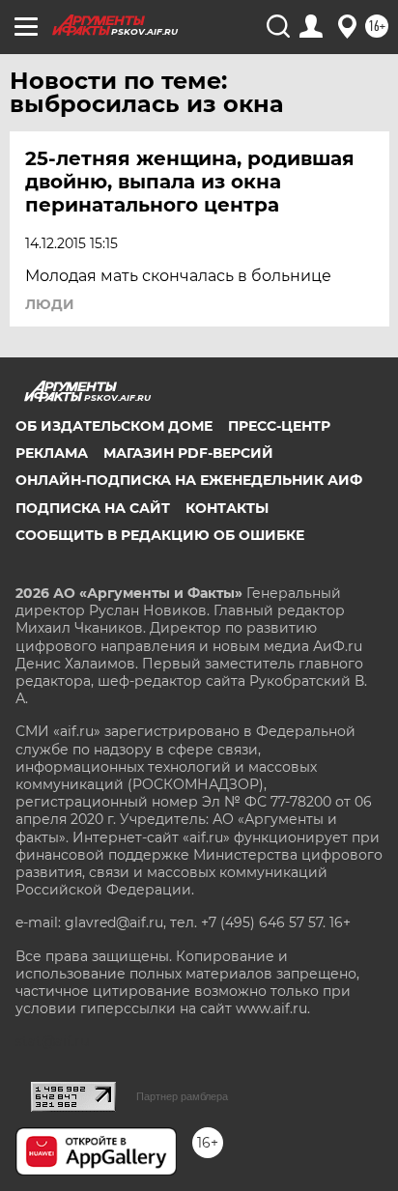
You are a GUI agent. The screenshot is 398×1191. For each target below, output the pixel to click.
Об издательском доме (114, 426)
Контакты (227, 508)
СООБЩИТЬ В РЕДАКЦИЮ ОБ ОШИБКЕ (159, 535)
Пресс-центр (279, 426)
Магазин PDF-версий (188, 453)
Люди (49, 304)
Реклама (51, 453)
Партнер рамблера (182, 1096)
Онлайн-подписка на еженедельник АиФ (188, 480)
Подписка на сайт (92, 508)
